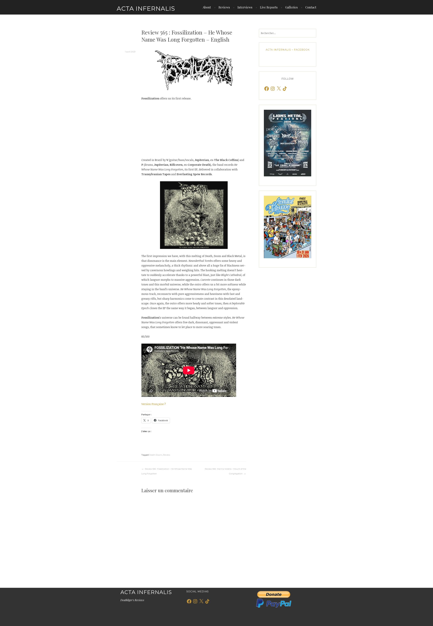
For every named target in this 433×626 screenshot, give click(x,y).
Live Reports (269, 7)
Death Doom (155, 455)
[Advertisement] (193, 129)
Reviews (224, 7)
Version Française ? (153, 404)
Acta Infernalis (146, 8)
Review (166, 455)
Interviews (244, 7)
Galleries (291, 7)
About (207, 7)
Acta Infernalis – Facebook (288, 49)
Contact (310, 7)
